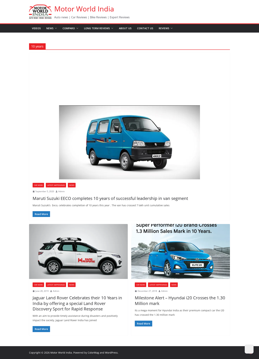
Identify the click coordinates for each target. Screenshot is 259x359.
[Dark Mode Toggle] (249, 349)
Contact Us (145, 28)
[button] (55, 28)
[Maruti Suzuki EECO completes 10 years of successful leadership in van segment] (129, 142)
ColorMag (93, 352)
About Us (125, 28)
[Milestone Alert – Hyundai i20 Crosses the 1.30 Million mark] (180, 251)
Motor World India (84, 9)
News (49, 28)
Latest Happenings (56, 185)
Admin (61, 191)
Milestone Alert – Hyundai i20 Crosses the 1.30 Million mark (180, 300)
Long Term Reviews (97, 28)
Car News (38, 185)
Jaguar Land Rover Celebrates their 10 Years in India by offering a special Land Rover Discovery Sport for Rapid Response (77, 303)
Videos (36, 28)
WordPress (111, 352)
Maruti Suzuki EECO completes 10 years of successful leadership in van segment (110, 198)
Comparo (69, 28)
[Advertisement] (129, 79)
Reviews (164, 28)
